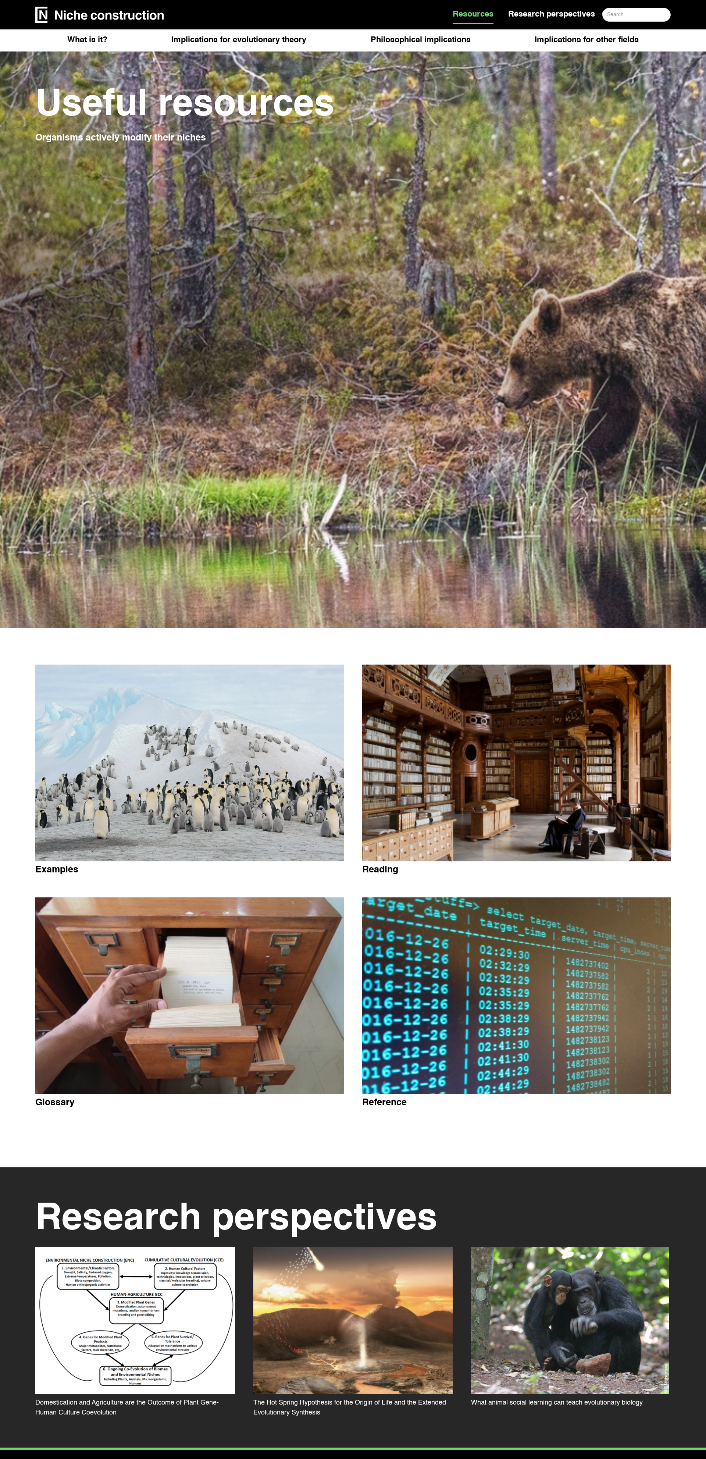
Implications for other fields (587, 40)
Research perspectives (551, 14)
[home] (99, 15)
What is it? (87, 40)
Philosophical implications (421, 40)
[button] (87, 43)
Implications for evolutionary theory (238, 40)
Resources (473, 14)
